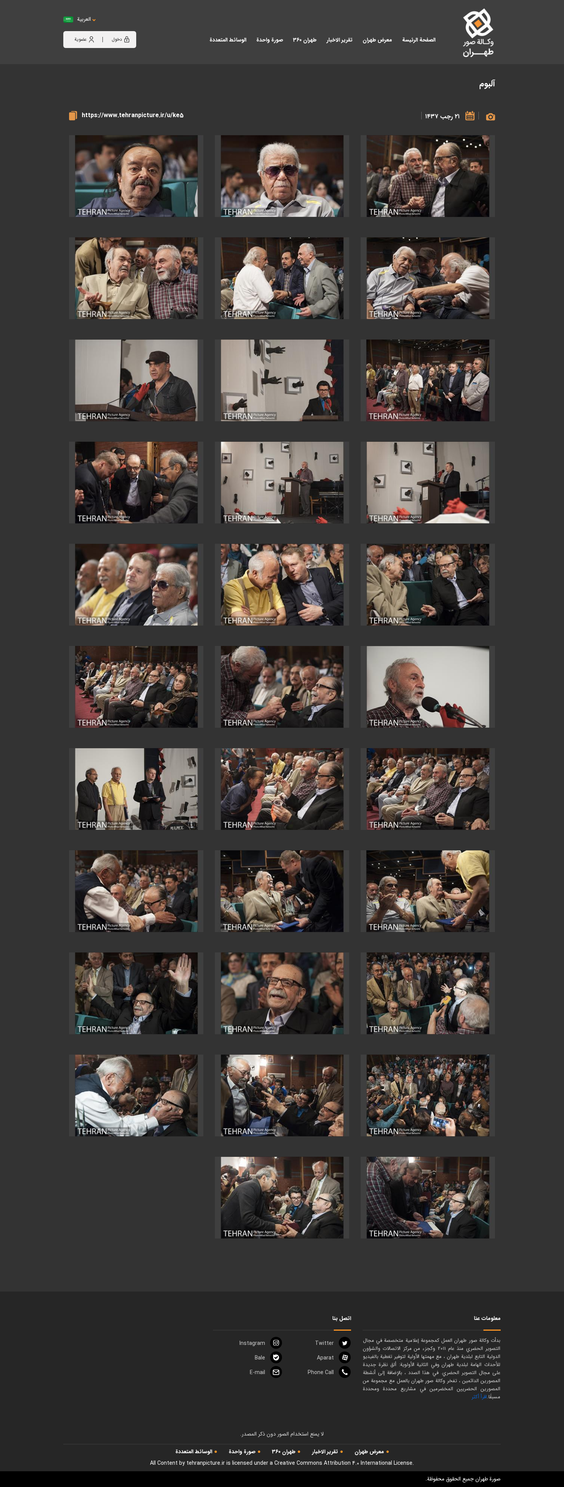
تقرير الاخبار (325, 1451)
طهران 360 (283, 1451)
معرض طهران (369, 1451)
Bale (260, 1358)
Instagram (252, 1343)
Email (257, 1372)
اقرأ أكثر (479, 1397)
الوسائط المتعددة (193, 1451)
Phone (321, 1372)
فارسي (107, 27)
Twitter (324, 1343)
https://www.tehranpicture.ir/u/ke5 (133, 115)
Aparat (325, 1358)
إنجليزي (127, 27)
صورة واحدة (242, 1451)
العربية (84, 19)
